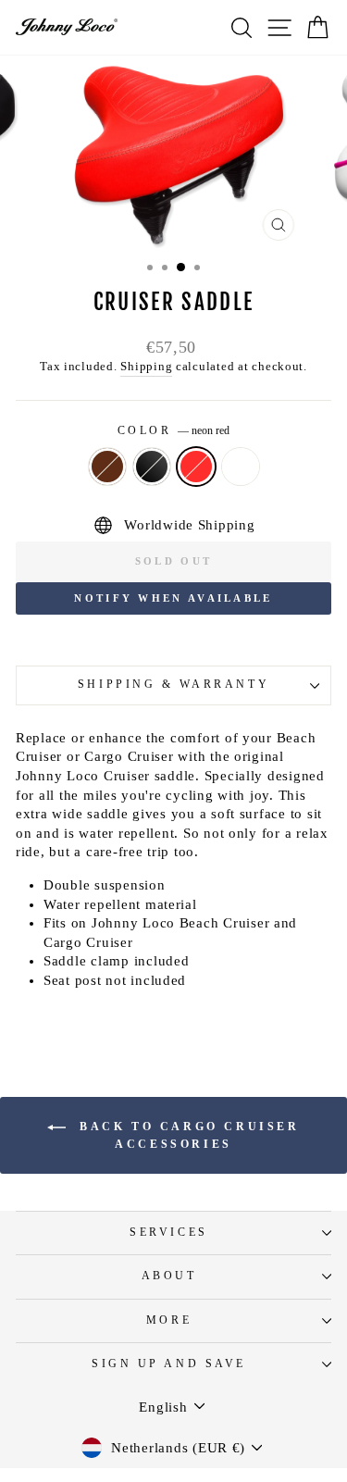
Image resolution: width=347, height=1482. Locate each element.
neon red (196, 466)
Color (173, 431)
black (151, 466)
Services (168, 1233)
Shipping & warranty (173, 685)
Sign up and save (169, 1364)
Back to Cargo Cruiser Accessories (186, 1134)
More (169, 1320)
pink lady (240, 466)
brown (107, 466)
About (169, 1276)
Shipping (146, 366)
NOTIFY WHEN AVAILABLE (173, 598)
